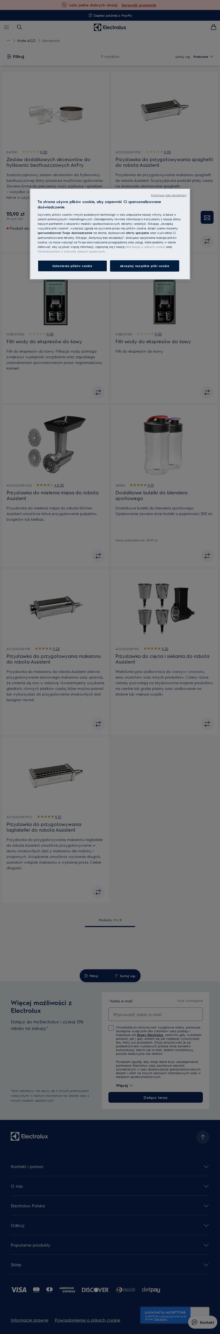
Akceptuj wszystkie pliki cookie (145, 266)
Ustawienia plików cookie (72, 266)
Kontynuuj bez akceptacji (168, 195)
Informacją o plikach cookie (145, 246)
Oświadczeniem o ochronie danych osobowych (71, 251)
